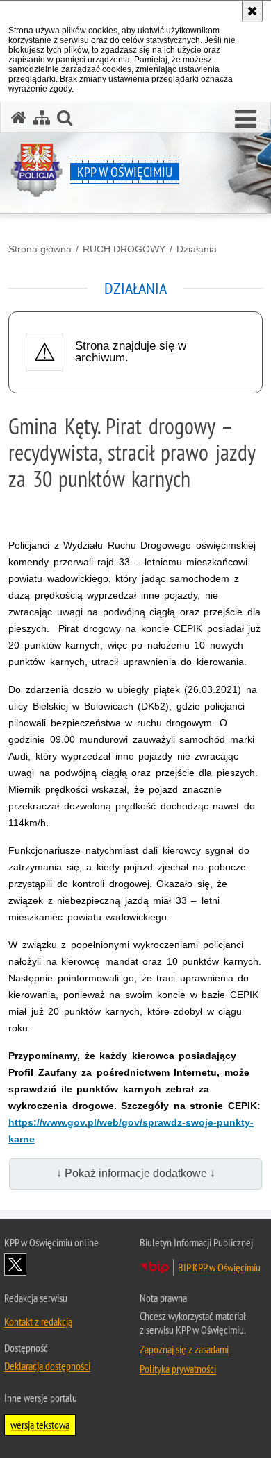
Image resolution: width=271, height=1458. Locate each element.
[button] (245, 119)
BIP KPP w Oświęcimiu (219, 1267)
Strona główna (40, 249)
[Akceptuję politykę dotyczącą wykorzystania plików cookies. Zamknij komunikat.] (252, 11)
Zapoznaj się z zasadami (184, 1349)
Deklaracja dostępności (47, 1366)
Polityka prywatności (178, 1368)
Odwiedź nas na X (15, 1264)
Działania (196, 249)
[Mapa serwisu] (41, 117)
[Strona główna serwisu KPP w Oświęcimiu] (18, 117)
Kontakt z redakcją (38, 1321)
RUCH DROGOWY (124, 249)
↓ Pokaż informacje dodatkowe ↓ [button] (135, 1173)
